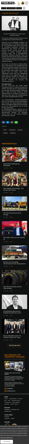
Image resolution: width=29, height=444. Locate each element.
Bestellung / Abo (11, 391)
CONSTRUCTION (16, 400)
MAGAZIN (6, 404)
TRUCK (3, 8)
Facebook (6, 416)
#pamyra (20, 130)
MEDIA (6, 397)
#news (5, 130)
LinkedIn (12, 418)
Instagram (6, 418)
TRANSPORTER (11, 8)
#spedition (13, 133)
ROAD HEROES (16, 402)
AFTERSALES (7, 402)
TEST (9, 400)
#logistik (5, 133)
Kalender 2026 (7, 411)
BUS (5, 400)
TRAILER (19, 8)
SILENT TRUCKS (14, 404)
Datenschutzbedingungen (6, 437)
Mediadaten (10, 388)
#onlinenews (12, 130)
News (11, 168)
